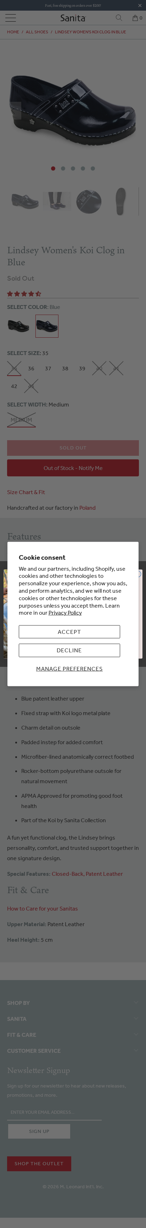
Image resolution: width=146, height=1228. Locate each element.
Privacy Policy (65, 612)
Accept (69, 631)
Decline (69, 650)
